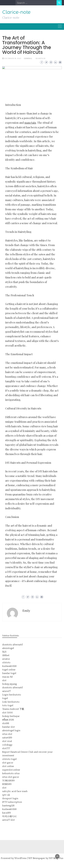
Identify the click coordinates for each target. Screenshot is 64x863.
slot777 (6, 748)
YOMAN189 (8, 780)
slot (4, 680)
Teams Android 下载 (13, 709)
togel (5, 698)
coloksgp (7, 744)
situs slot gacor (10, 777)
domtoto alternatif (12, 644)
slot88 (5, 723)
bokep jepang (9, 684)
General (28, 58)
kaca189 (6, 812)
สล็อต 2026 (8, 719)
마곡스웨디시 (9, 816)
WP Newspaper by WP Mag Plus (45, 858)
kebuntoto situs (11, 773)
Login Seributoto (11, 694)
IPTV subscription (12, 802)
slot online (8, 766)
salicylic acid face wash (14, 791)
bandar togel (9, 673)
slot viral (7, 741)
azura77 (6, 691)
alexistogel (8, 648)
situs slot (7, 734)
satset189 (7, 737)
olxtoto (6, 662)
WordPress (20, 858)
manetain (40, 58)
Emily (26, 610)
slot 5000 (7, 712)
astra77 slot (8, 820)
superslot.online (11, 770)
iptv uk (6, 795)
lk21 (4, 651)
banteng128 (8, 805)
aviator (6, 659)
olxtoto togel (9, 759)
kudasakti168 (9, 666)
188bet (5, 655)
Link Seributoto (10, 702)
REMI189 (6, 784)
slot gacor (7, 762)
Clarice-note (16, 12)
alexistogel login (11, 730)
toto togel (7, 705)
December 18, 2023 (12, 58)
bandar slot (8, 727)
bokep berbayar (11, 716)
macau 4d (7, 676)
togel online (8, 669)
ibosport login (10, 798)
